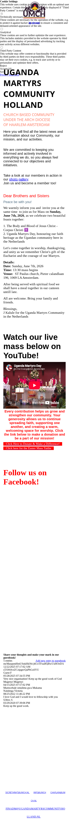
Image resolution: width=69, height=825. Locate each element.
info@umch (39, 792)
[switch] (1, 29)
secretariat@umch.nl (17, 792)
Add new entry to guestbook (51, 660)
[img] (34, 10)
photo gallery (18, 179)
